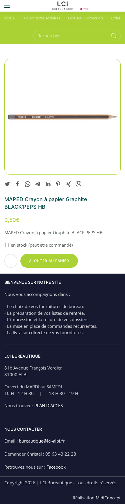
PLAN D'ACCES (48, 405)
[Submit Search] (114, 35)
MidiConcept (108, 498)
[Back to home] (63, 6)
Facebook (56, 467)
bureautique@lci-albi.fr (42, 441)
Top (120, 499)
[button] (7, 6)
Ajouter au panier (49, 261)
